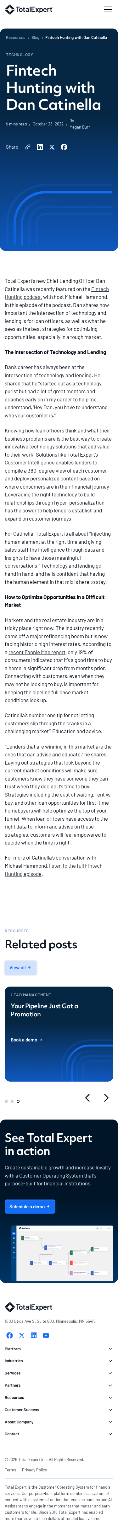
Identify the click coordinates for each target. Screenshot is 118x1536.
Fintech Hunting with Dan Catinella (76, 37)
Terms (10, 1470)
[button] (106, 9)
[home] (29, 9)
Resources (15, 37)
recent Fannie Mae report (36, 652)
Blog (35, 37)
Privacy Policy (34, 1470)
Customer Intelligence (30, 462)
